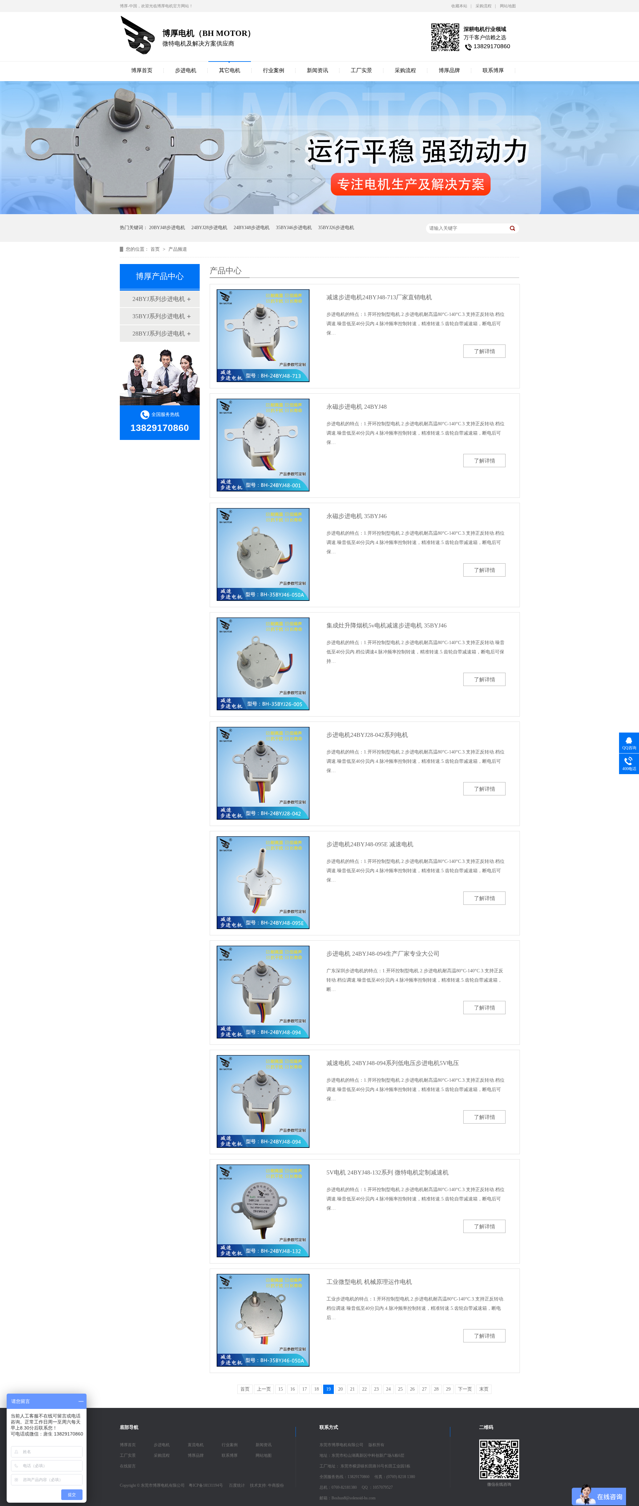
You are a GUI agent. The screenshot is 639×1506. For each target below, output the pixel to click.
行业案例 (273, 70)
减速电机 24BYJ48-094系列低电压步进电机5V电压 (392, 1063)
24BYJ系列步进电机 (158, 299)
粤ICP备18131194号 (206, 1485)
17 (304, 1389)
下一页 (465, 1389)
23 (376, 1389)
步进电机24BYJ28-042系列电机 (367, 735)
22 (364, 1389)
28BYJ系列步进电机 (158, 333)
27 (424, 1389)
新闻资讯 (317, 70)
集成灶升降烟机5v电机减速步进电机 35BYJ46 (386, 625)
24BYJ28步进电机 (209, 227)
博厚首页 (141, 70)
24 (388, 1389)
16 (292, 1389)
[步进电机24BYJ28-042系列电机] (263, 773)
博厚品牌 (449, 70)
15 (280, 1389)
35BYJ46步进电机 (294, 227)
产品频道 (177, 249)
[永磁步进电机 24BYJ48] (263, 445)
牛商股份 (276, 1485)
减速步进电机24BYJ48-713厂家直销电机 (379, 297)
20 (340, 1389)
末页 (484, 1389)
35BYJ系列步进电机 (158, 316)
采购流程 (484, 6)
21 (352, 1389)
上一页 (264, 1389)
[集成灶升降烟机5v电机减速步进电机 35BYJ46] (263, 663)
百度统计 (237, 1485)
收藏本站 (459, 6)
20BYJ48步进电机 (167, 227)
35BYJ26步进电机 (336, 227)
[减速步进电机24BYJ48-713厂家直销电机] (263, 335)
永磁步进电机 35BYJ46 (356, 516)
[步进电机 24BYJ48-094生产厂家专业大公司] (263, 992)
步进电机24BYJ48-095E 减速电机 (369, 844)
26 (412, 1389)
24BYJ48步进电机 (252, 227)
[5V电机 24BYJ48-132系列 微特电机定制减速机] (263, 1210)
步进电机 (185, 70)
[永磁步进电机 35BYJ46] (263, 554)
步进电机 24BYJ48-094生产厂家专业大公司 (383, 953)
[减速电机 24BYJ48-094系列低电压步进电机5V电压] (263, 1101)
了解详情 (484, 351)
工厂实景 (361, 70)
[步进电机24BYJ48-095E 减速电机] (263, 882)
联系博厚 (493, 70)
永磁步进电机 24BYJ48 (356, 406)
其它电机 (229, 70)
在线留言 (128, 1466)
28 (436, 1389)
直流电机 (196, 1444)
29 (448, 1389)
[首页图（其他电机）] (319, 212)
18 (316, 1389)
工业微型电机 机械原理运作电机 (369, 1282)
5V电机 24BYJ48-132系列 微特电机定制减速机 (387, 1172)
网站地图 (508, 6)
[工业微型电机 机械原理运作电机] (263, 1320)
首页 (155, 249)
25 (400, 1389)
